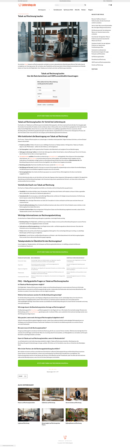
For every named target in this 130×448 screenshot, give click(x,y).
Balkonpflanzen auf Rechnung (74, 423)
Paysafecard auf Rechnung (98, 59)
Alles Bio (77, 9)
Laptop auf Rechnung (23, 423)
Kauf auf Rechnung (34, 312)
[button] (44, 10)
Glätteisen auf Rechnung (48, 402)
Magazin (90, 9)
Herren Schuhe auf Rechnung (73, 402)
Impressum (61, 440)
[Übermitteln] (85, 5)
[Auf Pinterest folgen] (111, 5)
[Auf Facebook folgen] (109, 5)
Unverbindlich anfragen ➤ (48, 101)
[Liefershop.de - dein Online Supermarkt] (35, 5)
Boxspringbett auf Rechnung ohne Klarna (51, 424)
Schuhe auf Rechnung (97, 65)
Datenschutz (68, 440)
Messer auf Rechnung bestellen (26, 402)
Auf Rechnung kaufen (23, 13)
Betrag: (39, 87)
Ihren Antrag (33, 158)
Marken (83, 9)
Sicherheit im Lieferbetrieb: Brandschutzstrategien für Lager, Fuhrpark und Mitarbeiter (100, 51)
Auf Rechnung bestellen (98, 56)
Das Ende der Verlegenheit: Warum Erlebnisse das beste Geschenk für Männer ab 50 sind (101, 38)
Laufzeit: (39, 93)
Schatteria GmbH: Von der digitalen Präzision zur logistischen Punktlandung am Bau (101, 45)
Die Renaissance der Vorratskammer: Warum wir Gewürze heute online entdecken (101, 32)
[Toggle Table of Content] (24, 376)
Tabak (26, 64)
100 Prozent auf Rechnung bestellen (101, 62)
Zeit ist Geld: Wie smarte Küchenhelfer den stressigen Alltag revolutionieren (102, 26)
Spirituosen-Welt (68, 9)
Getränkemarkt (58, 9)
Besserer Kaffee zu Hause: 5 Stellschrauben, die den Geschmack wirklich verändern (101, 20)
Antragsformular (24, 156)
